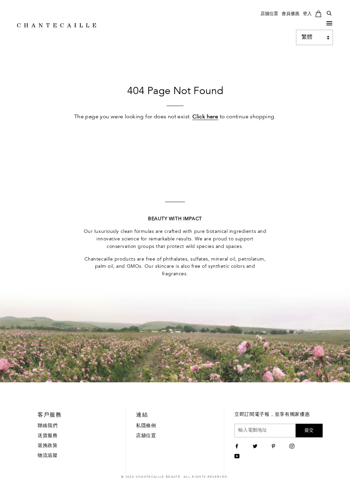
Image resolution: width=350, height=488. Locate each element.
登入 (307, 14)
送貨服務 (48, 436)
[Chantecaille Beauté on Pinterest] (274, 447)
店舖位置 (269, 14)
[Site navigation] (329, 24)
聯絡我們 (48, 426)
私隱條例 (146, 426)
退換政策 (48, 446)
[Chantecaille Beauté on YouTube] (237, 456)
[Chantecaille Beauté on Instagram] (293, 447)
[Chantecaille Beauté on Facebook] (237, 447)
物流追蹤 (48, 455)
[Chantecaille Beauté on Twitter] (256, 447)
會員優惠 (290, 14)
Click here (205, 117)
